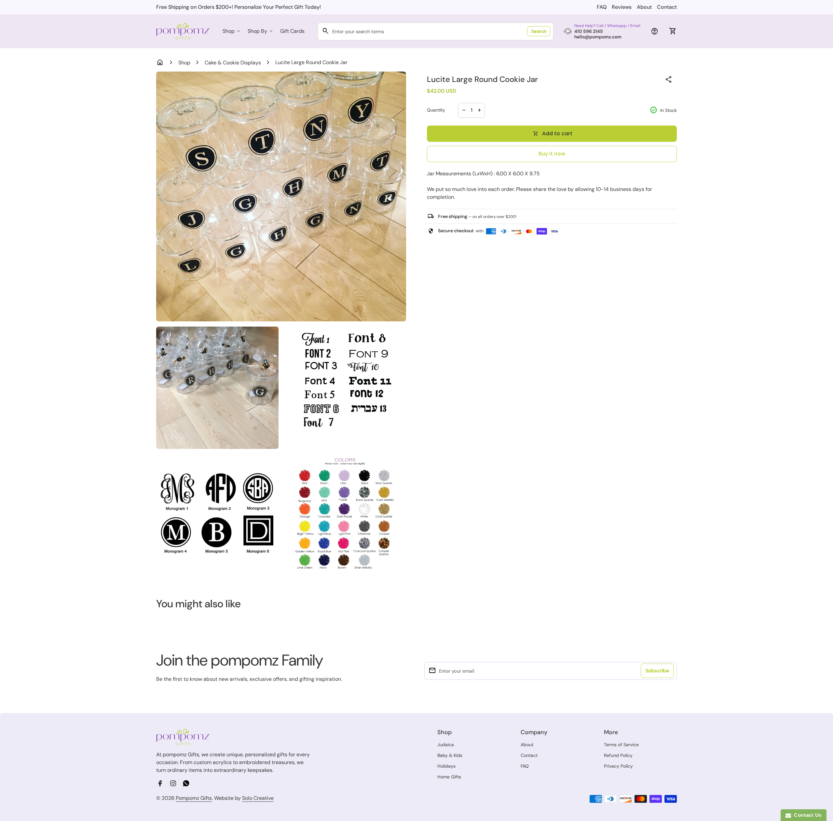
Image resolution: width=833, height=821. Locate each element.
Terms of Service (621, 744)
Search (538, 31)
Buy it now (552, 153)
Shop (232, 31)
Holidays (446, 766)
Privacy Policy (618, 766)
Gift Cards (292, 31)
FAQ (602, 7)
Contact (667, 7)
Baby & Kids (449, 755)
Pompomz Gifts (194, 798)
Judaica (445, 744)
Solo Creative (258, 798)
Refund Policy (618, 755)
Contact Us (806, 815)
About (644, 7)
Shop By (261, 31)
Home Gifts (449, 777)
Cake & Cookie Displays (233, 62)
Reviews (622, 7)
